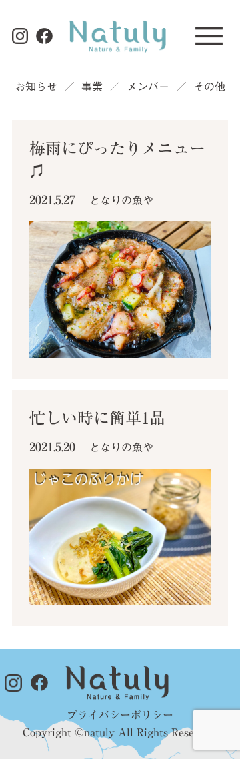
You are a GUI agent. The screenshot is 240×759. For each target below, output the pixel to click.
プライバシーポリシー (120, 715)
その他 (209, 86)
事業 (92, 86)
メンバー (148, 86)
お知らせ (36, 86)
